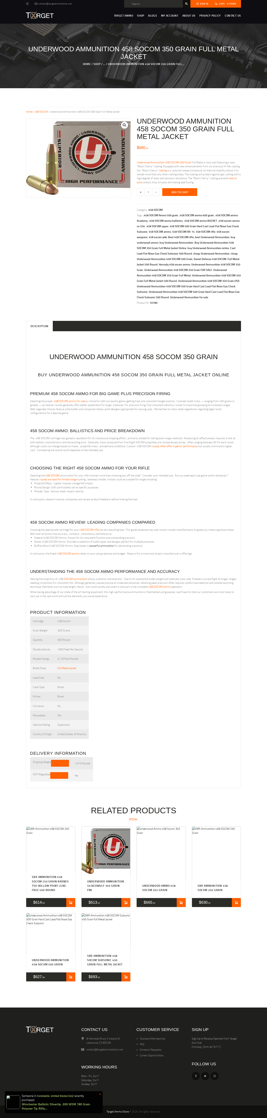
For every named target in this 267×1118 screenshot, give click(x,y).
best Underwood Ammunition (212, 237)
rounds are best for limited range (58, 479)
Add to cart (179, 192)
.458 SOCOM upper (157, 226)
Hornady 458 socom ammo (174, 264)
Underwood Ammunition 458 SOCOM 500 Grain (50, 962)
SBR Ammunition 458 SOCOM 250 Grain (213, 888)
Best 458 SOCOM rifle (181, 237)
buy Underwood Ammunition (176, 242)
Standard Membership (152, 1038)
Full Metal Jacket (66, 668)
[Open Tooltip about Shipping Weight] (60, 763)
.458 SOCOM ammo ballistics (166, 221)
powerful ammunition (102, 545)
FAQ (142, 1044)
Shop (96, 64)
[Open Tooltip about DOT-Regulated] (59, 775)
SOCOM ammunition (75, 579)
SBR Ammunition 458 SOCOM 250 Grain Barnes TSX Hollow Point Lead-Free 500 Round (50, 883)
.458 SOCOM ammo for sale (69, 401)
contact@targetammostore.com (104, 1049)
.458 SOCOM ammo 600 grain (196, 215)
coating (163, 170)
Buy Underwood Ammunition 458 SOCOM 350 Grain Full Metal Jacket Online (133, 375)
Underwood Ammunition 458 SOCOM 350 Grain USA (208, 281)
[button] (124, 125)
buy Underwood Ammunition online (208, 248)
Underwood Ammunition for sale (189, 297)
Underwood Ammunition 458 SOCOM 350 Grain (164, 162)
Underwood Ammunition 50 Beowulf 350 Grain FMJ (105, 885)
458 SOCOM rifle (205, 231)
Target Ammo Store (118, 1111)
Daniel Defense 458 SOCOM (210, 259)
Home (87, 64)
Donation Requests (150, 1049)
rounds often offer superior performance (175, 446)
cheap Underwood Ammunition (211, 253)
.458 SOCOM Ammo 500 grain (160, 215)
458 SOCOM (41, 111)
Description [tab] (39, 326)
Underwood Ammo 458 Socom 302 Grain (159, 888)
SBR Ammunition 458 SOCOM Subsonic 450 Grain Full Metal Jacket (105, 960)
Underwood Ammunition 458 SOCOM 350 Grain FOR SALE (178, 270)
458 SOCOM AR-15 (183, 231)
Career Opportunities (151, 1055)
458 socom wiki (158, 237)
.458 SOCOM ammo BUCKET (200, 221)
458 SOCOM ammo (160, 231)
